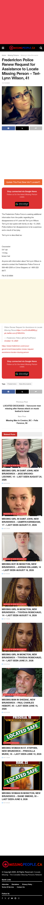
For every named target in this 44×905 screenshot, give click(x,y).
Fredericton (12, 384)
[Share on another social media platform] (35, 128)
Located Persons (11, 743)
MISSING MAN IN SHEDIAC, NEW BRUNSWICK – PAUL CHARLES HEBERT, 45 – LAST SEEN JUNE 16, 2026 (20, 704)
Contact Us (21, 887)
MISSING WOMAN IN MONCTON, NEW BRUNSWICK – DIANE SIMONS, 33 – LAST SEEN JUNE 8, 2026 (21, 796)
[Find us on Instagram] (18, 898)
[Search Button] (41, 47)
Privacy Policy (27, 884)
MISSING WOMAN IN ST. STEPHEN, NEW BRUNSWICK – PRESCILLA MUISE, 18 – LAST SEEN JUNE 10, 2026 (21, 751)
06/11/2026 (6, 757)
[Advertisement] (22, 22)
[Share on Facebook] (8, 128)
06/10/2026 (6, 803)
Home (4, 55)
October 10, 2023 (11, 340)
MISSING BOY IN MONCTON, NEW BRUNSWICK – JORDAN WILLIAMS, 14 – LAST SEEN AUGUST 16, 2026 (21, 567)
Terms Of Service (8, 887)
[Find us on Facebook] (2, 898)
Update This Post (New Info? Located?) (23, 182)
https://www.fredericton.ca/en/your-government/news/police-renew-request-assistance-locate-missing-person (18, 348)
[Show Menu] (3, 47)
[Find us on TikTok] (8, 898)
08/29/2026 (6, 483)
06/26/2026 (6, 664)
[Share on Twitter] (22, 128)
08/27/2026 (6, 528)
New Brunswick (25, 384)
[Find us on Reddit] (15, 898)
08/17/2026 (6, 619)
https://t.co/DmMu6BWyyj (27, 330)
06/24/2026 (6, 712)
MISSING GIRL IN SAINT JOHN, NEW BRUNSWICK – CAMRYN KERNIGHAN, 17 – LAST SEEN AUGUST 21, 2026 (21, 521)
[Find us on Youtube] (12, 898)
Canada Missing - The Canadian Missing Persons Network (22, 873)
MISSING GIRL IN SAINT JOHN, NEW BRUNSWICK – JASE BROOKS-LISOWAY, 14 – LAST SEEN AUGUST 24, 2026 (22, 475)
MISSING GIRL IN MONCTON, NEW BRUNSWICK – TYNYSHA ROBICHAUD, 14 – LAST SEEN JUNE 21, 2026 (22, 657)
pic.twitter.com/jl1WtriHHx (14, 333)
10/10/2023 (6, 83)
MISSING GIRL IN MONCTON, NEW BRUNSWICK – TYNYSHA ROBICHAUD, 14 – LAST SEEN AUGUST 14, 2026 (22, 612)
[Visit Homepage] (22, 47)
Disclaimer (15, 884)
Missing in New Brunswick (29, 55)
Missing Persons (13, 55)
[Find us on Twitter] (5, 898)
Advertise (5, 884)
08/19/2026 (6, 574)
